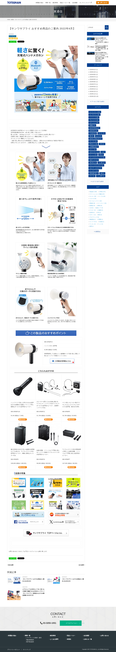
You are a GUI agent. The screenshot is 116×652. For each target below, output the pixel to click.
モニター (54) (93, 196)
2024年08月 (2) (94, 81)
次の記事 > (82, 565)
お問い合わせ (105, 635)
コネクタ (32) (93, 198)
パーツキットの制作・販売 (34, 637)
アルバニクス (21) (94, 120)
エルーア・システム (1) (95, 168)
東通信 (12, 19)
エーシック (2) (93, 154)
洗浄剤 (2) (92, 212)
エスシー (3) (93, 149)
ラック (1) (100, 224)
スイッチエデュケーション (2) (97, 157)
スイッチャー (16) (102, 203)
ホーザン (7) (101, 133)
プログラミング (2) (94, 217)
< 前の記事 (10, 565)
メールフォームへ (71, 623)
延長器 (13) (92, 205)
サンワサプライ (12, 36)
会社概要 (74, 2)
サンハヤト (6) (93, 141)
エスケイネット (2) (94, 152)
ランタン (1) (93, 224)
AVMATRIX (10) (93, 130)
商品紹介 (11, 38)
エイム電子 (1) (100, 176)
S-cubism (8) (93, 133)
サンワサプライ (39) (94, 114)
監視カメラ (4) (99, 207)
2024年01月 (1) (94, 89)
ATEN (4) (102, 144)
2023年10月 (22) (94, 96)
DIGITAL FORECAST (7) (95, 138)
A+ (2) (103, 152)
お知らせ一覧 (88, 639)
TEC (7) (91, 136)
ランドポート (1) (94, 170)
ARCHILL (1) (93, 162)
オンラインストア (85, 2)
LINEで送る (12, 41)
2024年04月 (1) (94, 86)
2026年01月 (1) (94, 69)
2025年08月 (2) (94, 74)
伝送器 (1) (101, 221)
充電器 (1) (100, 219)
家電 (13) (100, 205)
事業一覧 (48, 2)
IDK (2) (101, 154)
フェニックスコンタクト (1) (96, 165)
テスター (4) (93, 210)
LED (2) (99, 212)
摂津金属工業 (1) (94, 173)
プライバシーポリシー (13, 649)
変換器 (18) (92, 203)
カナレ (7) (98, 136)
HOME (8, 19)
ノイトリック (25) (94, 117)
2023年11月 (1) (94, 94)
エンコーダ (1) (93, 221)
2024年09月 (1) (94, 79)
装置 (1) (102, 173)
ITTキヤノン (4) (93, 144)
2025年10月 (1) (94, 72)
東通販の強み (39, 2)
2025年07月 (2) (94, 77)
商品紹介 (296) (93, 191)
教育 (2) (100, 214)
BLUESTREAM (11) (94, 128)
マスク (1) (92, 176)
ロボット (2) (93, 214)
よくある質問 (54, 639)
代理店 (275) (102, 191)
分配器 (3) (100, 210)
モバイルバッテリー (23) (96, 201)
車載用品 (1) (93, 219)
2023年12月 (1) (94, 91)
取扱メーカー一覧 (65, 2)
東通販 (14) (92, 125)
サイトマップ (27, 649)
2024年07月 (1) (94, 84)
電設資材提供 (30, 639)
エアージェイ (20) (94, 122)
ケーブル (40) (102, 196)
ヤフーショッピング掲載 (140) (97, 194)
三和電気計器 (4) (94, 146)
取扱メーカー (71, 635)
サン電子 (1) (102, 162)
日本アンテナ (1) (94, 160)
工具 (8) (91, 207)
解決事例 (55, 2)
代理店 (15, 38)
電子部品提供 (30, 641)
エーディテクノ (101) (95, 112)
